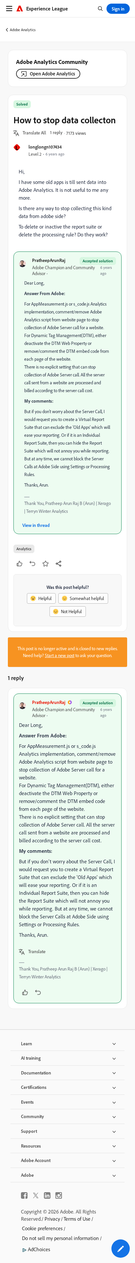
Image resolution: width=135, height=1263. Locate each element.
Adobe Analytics (23, 29)
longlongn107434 (45, 147)
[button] (34, 133)
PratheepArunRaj (48, 260)
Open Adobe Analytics (52, 73)
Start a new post (59, 655)
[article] (67, 848)
